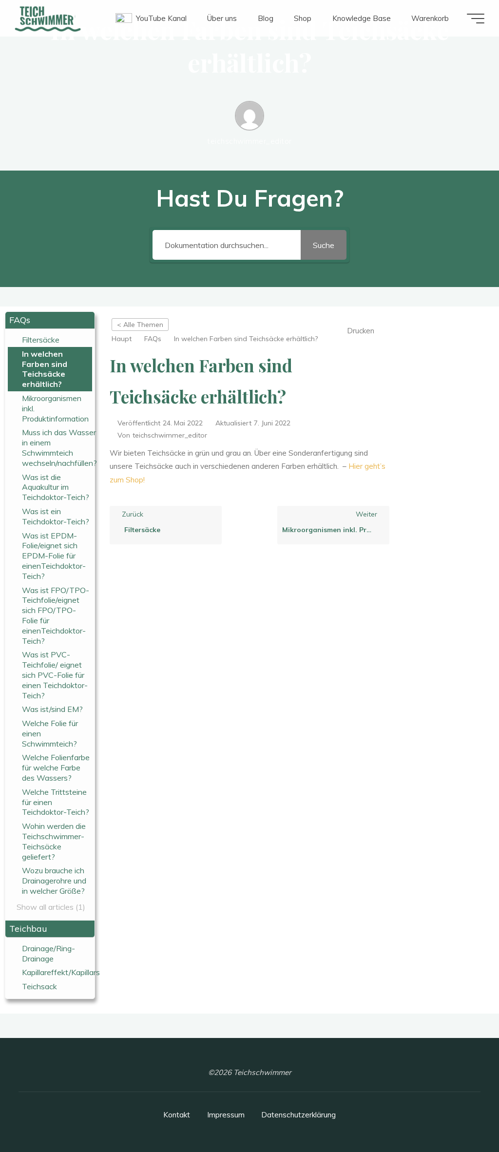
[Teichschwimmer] (48, 18)
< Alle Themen (140, 324)
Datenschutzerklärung (298, 1114)
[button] (50, 320)
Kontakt (176, 1114)
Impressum (226, 1114)
